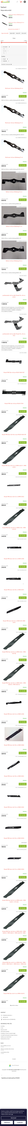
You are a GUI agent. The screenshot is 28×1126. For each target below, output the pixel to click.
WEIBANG (6, 61)
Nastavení (13, 1118)
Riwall (5, 59)
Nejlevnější (12, 33)
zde (12, 1114)
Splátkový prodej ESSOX (6, 1037)
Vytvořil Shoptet (15, 1065)
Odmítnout (7, 1122)
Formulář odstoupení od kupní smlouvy (9, 1035)
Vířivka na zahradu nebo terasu (7, 1049)
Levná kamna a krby (5, 1052)
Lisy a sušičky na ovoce (6, 1045)
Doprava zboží (4, 1030)
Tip (4, 53)
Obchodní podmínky (5, 1031)
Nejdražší (18, 33)
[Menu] (24, 1)
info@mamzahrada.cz (7, 1015)
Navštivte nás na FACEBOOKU (9, 1019)
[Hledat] (17, 1)
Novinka (5, 51)
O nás (2, 1028)
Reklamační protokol (5, 1039)
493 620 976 (5, 1017)
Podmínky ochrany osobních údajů (8, 1033)
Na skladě (6, 47)
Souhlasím (20, 1122)
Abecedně (24, 33)
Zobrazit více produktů (13, 29)
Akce (5, 49)
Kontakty (3, 1026)
